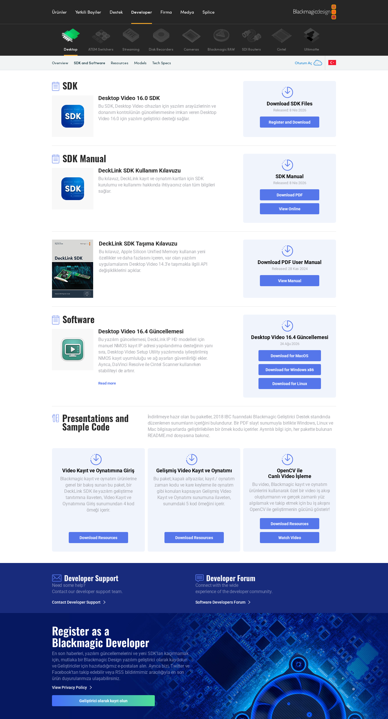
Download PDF (290, 195)
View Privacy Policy (69, 687)
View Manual (289, 280)
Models (140, 62)
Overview (60, 62)
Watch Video (289, 537)
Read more (107, 383)
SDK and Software (89, 62)
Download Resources (98, 537)
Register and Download (289, 122)
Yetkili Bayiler (88, 12)
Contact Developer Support (76, 602)
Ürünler (59, 12)
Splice (208, 12)
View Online (290, 208)
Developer (141, 12)
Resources (119, 62)
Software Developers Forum (220, 602)
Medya (187, 12)
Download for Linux (289, 383)
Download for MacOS (289, 355)
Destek (116, 12)
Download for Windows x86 (290, 369)
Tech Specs (161, 62)
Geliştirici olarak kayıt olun (103, 700)
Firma (166, 12)
